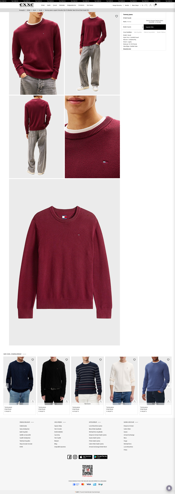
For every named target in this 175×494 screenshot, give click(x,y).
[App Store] (85, 457)
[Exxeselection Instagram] (75, 457)
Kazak (40, 10)
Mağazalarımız (71, 5)
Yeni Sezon (90, 5)
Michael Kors (127, 444)
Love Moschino (128, 447)
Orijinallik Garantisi (60, 447)
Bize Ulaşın (135, 5)
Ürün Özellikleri (127, 32)
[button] (6, 385)
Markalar (62, 5)
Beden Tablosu (161, 32)
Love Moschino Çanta (95, 426)
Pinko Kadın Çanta (94, 441)
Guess (125, 432)
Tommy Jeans (128, 14)
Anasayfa (22, 10)
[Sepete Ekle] (33, 402)
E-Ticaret (81, 492)
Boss (125, 438)
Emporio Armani (129, 426)
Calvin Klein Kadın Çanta (96, 444)
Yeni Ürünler (58, 429)
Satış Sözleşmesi (24, 429)
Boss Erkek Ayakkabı (95, 429)
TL (142, 5)
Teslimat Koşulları (25, 441)
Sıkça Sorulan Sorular (26, 444)
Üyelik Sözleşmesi (25, 438)
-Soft (77, 492)
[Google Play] (101, 457)
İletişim (56, 441)
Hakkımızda (23, 426)
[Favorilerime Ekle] (33, 359)
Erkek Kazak (8, 409)
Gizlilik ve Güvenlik (25, 435)
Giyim (34, 10)
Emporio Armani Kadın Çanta (97, 435)
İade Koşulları (138, 32)
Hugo (125, 441)
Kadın (49, 5)
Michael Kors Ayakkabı (95, 432)
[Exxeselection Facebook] (69, 457)
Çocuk (55, 5)
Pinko (125, 450)
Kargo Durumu (117, 5)
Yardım (127, 5)
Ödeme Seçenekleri (149, 32)
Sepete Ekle (150, 27)
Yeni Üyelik (57, 438)
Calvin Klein (127, 429)
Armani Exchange (129, 435)
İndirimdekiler (58, 432)
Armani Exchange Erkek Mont (98, 447)
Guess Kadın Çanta (94, 438)
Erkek (43, 5)
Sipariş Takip (58, 426)
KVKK (21, 447)
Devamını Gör (127, 49)
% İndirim (81, 5)
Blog (55, 444)
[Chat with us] (169, 488)
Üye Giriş (57, 435)
